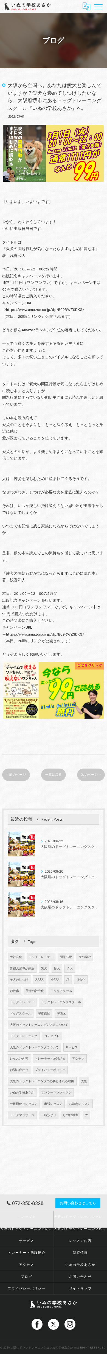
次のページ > (91, 775)
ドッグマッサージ (22, 1115)
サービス (72, 1047)
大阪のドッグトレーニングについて (34, 1047)
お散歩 (14, 991)
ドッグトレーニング (24, 1036)
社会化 (81, 979)
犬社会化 (16, 957)
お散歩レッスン (80, 1104)
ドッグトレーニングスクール (61, 1002)
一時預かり (48, 1115)
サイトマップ (80, 1288)
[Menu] (98, 6)
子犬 (70, 968)
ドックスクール (61, 991)
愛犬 (44, 968)
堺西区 (61, 1013)
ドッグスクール (20, 1013)
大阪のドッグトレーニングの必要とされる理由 (42, 1081)
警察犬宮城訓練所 (22, 968)
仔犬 (57, 968)
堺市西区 (44, 1013)
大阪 (84, 1081)
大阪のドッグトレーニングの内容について (39, 1025)
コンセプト (52, 1036)
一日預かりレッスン (24, 1104)
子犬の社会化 (35, 991)
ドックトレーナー (41, 957)
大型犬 (39, 979)
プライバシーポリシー (50, 1070)
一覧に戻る (53, 775)
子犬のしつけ (19, 979)
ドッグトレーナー (22, 1002)
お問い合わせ (19, 1070)
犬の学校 (85, 957)
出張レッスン (53, 1104)
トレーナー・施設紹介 (50, 1058)
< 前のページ (16, 775)
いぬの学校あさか (22, 1092)
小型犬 (55, 979)
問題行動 (66, 957)
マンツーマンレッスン (56, 1092)
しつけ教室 (70, 1115)
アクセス (78, 1058)
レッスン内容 (19, 1058)
